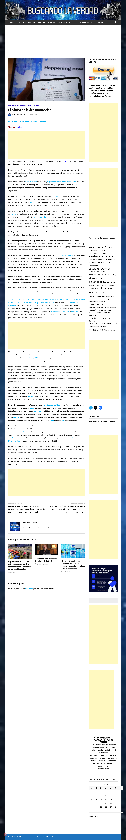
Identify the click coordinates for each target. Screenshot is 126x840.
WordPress (46, 837)
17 (96, 803)
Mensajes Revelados (99, 301)
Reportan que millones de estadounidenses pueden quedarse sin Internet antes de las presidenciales (19, 565)
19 (106, 803)
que (63, 420)
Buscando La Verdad (20, 115)
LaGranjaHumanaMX (103, 296)
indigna (24, 432)
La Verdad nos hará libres (95, 299)
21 (116, 803)
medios (45, 429)
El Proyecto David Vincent (97, 272)
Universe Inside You (95, 327)
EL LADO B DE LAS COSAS (99, 269)
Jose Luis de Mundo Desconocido (100, 290)
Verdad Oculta (96, 329)
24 (96, 807)
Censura (11, 106)
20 (111, 803)
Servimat (92, 321)
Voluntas (92, 333)
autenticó (13, 438)
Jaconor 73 (92, 285)
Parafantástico (106, 313)
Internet (36, 106)
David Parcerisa (96, 262)
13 (111, 799)
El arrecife (93, 265)
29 (120, 807)
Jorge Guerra (110, 285)
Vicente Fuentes (109, 330)
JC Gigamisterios (101, 285)
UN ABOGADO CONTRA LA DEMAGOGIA (103, 324)
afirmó (31, 408)
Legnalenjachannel (108, 299)
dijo (66, 161)
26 (106, 807)
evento (13, 214)
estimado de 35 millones (60, 311)
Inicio (12, 22)
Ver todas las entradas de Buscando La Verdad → (39, 528)
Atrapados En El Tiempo (98, 253)
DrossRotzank (108, 263)
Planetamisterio (93, 315)
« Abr (91, 816)
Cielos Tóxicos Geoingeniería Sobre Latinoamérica (102, 259)
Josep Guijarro (92, 296)
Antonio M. (101, 250)
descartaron (52, 429)
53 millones (75, 311)
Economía (99, 22)
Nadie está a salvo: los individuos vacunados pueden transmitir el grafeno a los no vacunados (73, 565)
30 (91, 811)
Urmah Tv (106, 327)
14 (116, 799)
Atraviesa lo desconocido (101, 256)
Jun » (96, 816)
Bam (53, 837)
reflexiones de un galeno (100, 318)
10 (96, 799)
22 (120, 803)
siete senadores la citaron (18, 361)
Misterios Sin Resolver (94, 307)
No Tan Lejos (111, 307)
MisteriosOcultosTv (97, 304)
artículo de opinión (41, 217)
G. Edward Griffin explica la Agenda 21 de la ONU (46, 559)
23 (91, 807)
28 (116, 807)
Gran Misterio (97, 278)
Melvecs (91, 301)
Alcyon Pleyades (105, 247)
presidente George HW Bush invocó (34, 358)
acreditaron (38, 411)
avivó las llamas (31, 181)
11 (101, 799)
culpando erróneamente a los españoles (61, 181)
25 (101, 807)
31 (96, 811)
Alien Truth (93, 250)
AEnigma (93, 247)
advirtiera (33, 202)
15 (120, 799)
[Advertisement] (63, 39)
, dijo (52, 420)
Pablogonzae (92, 312)
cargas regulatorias (66, 255)
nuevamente (35, 438)
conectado (29, 589)
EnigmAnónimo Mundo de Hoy (102, 274)
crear (57, 196)
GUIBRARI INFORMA (98, 282)
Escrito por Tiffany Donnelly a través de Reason (27, 121)
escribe (30, 396)
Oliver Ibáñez (108, 310)
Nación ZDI (103, 307)
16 (91, 803)
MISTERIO (41, 22)
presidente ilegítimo (52, 405)
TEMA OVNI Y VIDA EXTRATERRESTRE (60, 22)
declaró (16, 417)
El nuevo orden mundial (26, 22)
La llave (113, 296)
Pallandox (98, 313)
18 (101, 803)
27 (111, 807)
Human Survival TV (111, 282)
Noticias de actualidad (84, 22)
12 (106, 799)
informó (53, 426)
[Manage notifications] (5, 834)
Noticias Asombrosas (96, 310)
